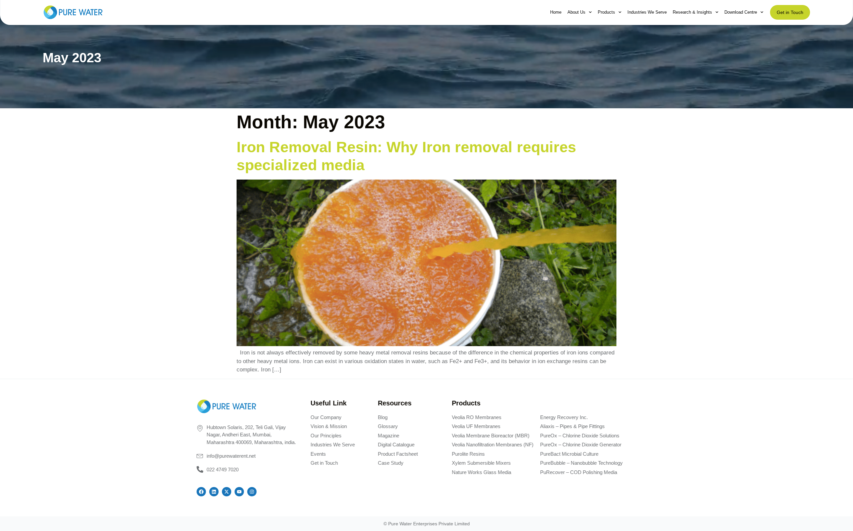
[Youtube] (239, 491)
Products (606, 12)
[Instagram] (252, 491)
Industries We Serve (647, 12)
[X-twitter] (226, 491)
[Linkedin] (214, 491)
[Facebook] (201, 491)
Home (555, 12)
